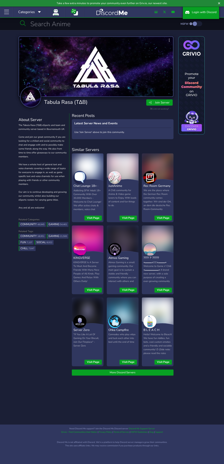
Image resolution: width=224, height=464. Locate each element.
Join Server (162, 102)
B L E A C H (151, 330)
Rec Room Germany (156, 186)
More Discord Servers (122, 372)
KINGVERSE (81, 258)
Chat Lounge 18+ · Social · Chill (85, 188)
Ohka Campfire (118, 330)
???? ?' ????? (151, 258)
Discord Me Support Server (142, 428)
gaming (58, 236)
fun (26, 242)
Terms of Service (121, 432)
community (32, 236)
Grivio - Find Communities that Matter (79, 432)
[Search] (23, 23)
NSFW (185, 24)
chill (27, 248)
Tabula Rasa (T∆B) (66, 102)
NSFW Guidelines (139, 432)
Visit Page (93, 218)
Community (32, 224)
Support (159, 432)
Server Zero (81, 330)
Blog (151, 432)
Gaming (58, 224)
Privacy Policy (105, 432)
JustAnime (115, 186)
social (44, 242)
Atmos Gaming (118, 258)
